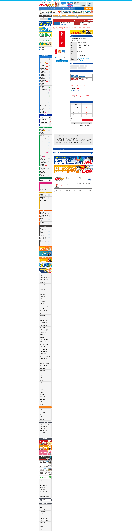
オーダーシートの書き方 (44, 491)
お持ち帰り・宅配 (43, 308)
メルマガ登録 (42, 49)
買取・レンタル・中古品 (44, 339)
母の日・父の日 (42, 378)
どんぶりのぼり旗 (43, 301)
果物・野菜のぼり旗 (43, 325)
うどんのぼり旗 (42, 286)
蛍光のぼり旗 (42, 399)
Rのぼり (41, 404)
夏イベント (80, 68)
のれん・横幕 (42, 412)
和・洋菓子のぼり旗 (43, 317)
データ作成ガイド (43, 433)
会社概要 (66, 177)
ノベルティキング (43, 524)
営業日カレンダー (45, 499)
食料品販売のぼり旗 (43, 322)
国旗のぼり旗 (42, 368)
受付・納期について (43, 426)
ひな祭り (41, 373)
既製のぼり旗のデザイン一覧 (65, 17)
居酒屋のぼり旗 (42, 289)
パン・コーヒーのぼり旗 (44, 310)
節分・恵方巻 (42, 396)
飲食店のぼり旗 (42, 282)
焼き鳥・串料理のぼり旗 (44, 313)
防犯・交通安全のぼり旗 (44, 335)
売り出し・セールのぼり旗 (44, 274)
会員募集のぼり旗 (43, 280)
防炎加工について (43, 487)
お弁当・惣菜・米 (43, 311)
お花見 (41, 375)
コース (77, 90)
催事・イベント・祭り (44, 275)
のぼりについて (42, 480)
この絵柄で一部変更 (61, 61)
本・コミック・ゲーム (44, 351)
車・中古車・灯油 (43, 332)
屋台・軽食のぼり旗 (43, 318)
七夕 (41, 384)
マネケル (41, 529)
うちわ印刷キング (43, 511)
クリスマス (42, 391)
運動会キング (42, 516)
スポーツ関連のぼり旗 (44, 342)
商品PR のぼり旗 (43, 360)
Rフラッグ (42, 419)
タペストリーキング (43, 527)
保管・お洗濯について (44, 489)
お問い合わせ (78, 179)
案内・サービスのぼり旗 (44, 365)
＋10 (81, 123)
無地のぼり (42, 401)
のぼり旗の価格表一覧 (44, 482)
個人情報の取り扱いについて (69, 179)
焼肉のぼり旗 (42, 292)
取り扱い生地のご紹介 (44, 485)
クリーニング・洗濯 (43, 330)
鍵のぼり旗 (42, 337)
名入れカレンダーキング (44, 518)
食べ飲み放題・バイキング (44, 291)
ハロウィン (42, 387)
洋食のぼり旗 (42, 303)
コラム (41, 493)
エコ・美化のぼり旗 (43, 347)
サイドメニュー (73, 68)
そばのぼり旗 (42, 287)
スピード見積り (42, 51)
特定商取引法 (67, 178)
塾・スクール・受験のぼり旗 (45, 356)
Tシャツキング (42, 513)
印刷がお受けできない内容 (44, 494)
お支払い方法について (44, 428)
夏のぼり (41, 382)
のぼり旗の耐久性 (43, 483)
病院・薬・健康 (42, 346)
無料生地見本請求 (43, 52)
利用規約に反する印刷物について (45, 496)
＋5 (74, 123)
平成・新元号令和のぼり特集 (45, 397)
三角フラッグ (42, 417)
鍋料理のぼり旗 (42, 315)
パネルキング (42, 509)
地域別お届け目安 (87, 20)
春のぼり (41, 372)
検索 (49, 18)
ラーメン (82, 66)
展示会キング (42, 522)
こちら (62, 59)
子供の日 (41, 377)
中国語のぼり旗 (42, 370)
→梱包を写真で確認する (81, 54)
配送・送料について (43, 430)
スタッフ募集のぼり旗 (44, 279)
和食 (86, 66)
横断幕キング (42, 505)
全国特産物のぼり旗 (43, 320)
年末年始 (41, 392)
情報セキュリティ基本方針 (80, 178)
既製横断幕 (42, 411)
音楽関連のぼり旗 (43, 353)
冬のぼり (41, 389)
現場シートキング (43, 507)
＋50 (89, 123)
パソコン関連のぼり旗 (44, 354)
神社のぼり (42, 394)
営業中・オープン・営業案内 (45, 277)
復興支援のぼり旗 (43, 402)
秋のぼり (41, 385)
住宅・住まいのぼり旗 (44, 329)
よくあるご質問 (42, 432)
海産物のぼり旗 (42, 296)
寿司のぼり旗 (42, 294)
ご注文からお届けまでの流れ (45, 424)
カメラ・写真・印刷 (43, 349)
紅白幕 (41, 414)
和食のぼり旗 (42, 299)
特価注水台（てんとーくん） (81, 60)
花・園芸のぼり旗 (43, 323)
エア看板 (41, 409)
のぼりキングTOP (56, 17)
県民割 (41, 380)
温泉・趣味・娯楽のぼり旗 (44, 341)
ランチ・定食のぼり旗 (44, 306)
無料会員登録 (42, 47)
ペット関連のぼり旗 (43, 361)
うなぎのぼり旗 (42, 298)
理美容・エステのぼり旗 (44, 358)
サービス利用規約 (79, 177)
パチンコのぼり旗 (43, 366)
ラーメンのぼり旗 (43, 284)
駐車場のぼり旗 (42, 334)
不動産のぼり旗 (42, 327)
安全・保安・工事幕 (43, 416)
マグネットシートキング (44, 520)
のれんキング (42, 515)
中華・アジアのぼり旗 (44, 305)
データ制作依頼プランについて (45, 435)
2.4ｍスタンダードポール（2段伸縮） (83, 58)
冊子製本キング (42, 526)
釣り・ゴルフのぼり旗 (44, 344)
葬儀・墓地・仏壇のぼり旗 (44, 363)
